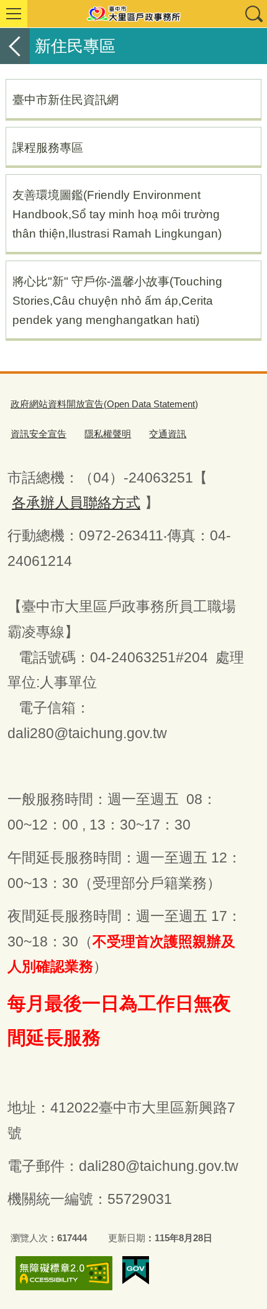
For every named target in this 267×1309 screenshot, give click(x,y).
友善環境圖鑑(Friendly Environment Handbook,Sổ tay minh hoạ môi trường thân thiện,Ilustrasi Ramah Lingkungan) (117, 214)
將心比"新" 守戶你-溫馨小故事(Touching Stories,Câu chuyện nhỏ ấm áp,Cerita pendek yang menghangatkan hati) (117, 300)
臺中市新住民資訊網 (65, 99)
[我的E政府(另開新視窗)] (135, 1270)
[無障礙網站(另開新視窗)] (64, 1273)
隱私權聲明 (107, 433)
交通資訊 (167, 433)
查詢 (253, 13)
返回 (15, 46)
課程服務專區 (47, 147)
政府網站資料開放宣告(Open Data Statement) (104, 404)
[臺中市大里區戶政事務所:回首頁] (133, 13)
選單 (13, 13)
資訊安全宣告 (38, 433)
